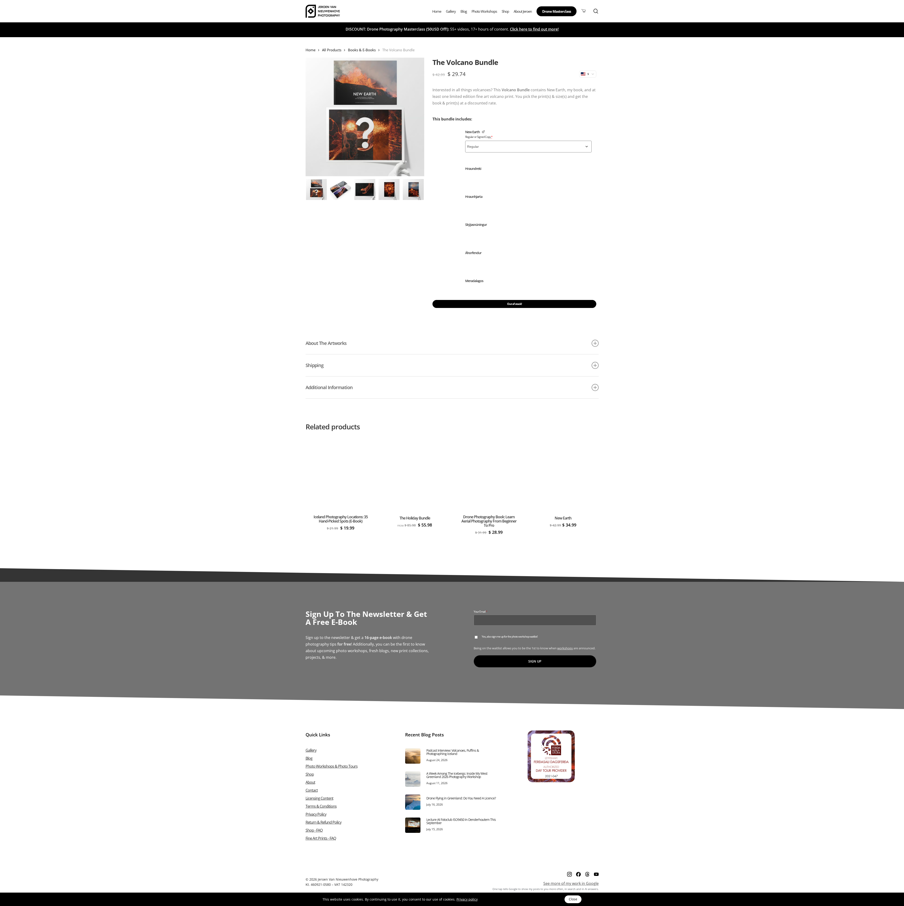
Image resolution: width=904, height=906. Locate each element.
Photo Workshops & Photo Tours (332, 766)
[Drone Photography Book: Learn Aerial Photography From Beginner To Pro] (489, 474)
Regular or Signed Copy (478, 137)
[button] (446, 141)
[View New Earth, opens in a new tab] (483, 131)
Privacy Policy (316, 814)
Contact (312, 790)
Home (310, 50)
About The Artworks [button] (326, 343)
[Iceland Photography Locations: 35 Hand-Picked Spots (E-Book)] (341, 474)
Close (573, 899)
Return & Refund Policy (323, 822)
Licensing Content (319, 798)
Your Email (486, 611)
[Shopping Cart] (583, 11)
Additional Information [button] (329, 387)
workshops (565, 648)
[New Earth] (563, 474)
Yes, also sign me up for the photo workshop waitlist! (509, 637)
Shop (310, 774)
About (310, 782)
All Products (331, 50)
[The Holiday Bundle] (414, 474)
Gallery (311, 750)
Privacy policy (467, 899)
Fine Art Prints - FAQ (321, 838)
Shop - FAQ (314, 830)
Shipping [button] (314, 365)
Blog (309, 758)
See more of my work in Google (571, 883)
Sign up (534, 661)
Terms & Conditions (321, 806)
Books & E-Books (362, 50)
